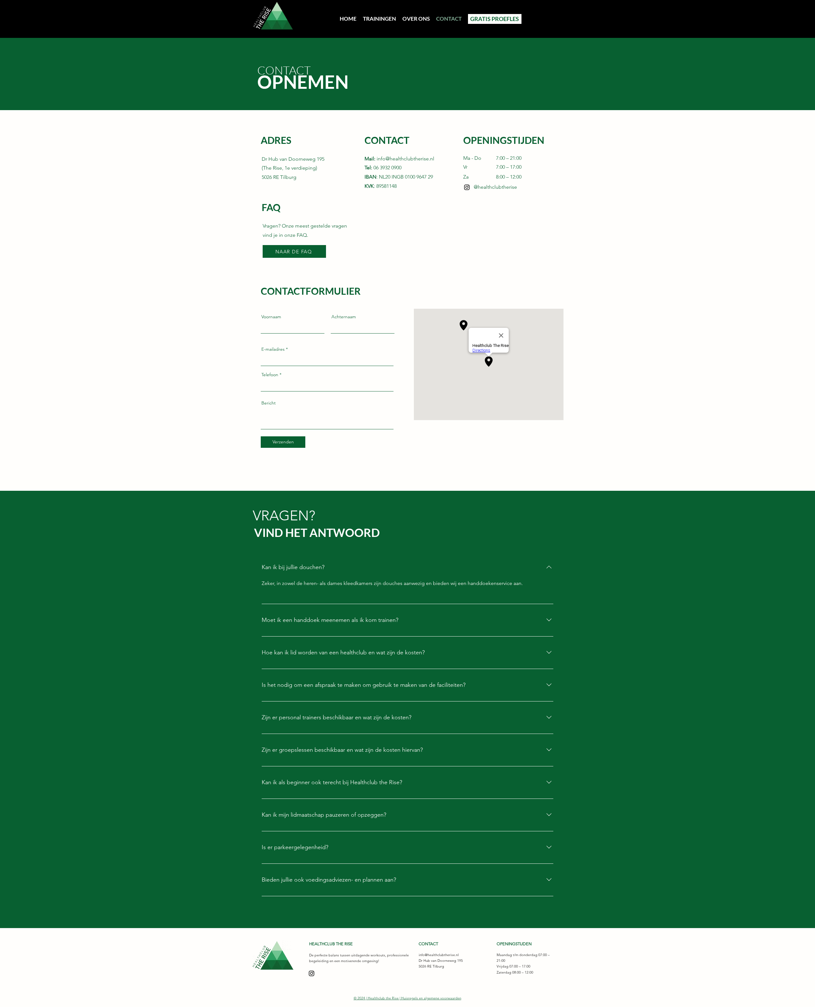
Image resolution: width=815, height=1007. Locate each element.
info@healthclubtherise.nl (399, 159)
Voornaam (271, 316)
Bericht (268, 403)
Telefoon (269, 374)
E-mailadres (273, 349)
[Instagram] (467, 187)
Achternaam (343, 316)
